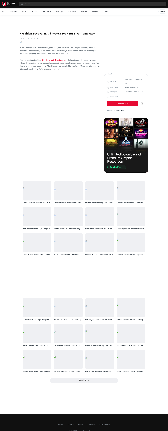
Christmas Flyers (131, 91)
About (60, 424)
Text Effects (46, 11)
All (3, 11)
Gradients (72, 11)
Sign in (162, 11)
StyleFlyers (120, 110)
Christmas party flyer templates (54, 60)
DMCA (92, 424)
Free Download (122, 103)
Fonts (24, 11)
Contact (81, 424)
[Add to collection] (142, 103)
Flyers (105, 11)
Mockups (59, 11)
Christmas (34, 38)
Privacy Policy (104, 424)
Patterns (95, 11)
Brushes (84, 11)
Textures (34, 11)
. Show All (140, 92)
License (70, 424)
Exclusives (13, 11)
